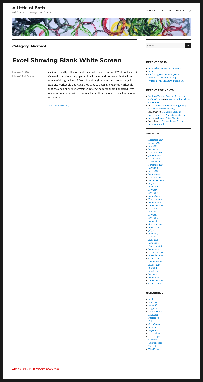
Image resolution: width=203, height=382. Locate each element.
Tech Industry (155, 333)
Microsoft (16, 76)
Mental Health (155, 311)
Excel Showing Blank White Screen (66, 60)
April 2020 (153, 171)
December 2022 (155, 158)
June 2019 (153, 186)
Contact (152, 10)
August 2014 (154, 227)
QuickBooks (154, 324)
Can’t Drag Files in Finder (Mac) (163, 74)
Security (152, 327)
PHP (150, 321)
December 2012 (155, 280)
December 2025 (155, 140)
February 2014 (155, 246)
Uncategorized (155, 343)
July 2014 (152, 230)
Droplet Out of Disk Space (170, 118)
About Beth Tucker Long (176, 10)
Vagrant (152, 346)
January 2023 (154, 155)
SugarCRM (153, 330)
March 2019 (154, 196)
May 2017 (152, 215)
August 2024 (154, 143)
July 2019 (152, 183)
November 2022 (155, 162)
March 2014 (154, 243)
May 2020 (153, 168)
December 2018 (155, 205)
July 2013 (152, 268)
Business (152, 302)
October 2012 (154, 283)
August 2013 (154, 265)
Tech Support (28, 76)
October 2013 (154, 258)
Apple (151, 299)
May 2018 (152, 208)
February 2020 (155, 177)
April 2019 (153, 193)
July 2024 (152, 146)
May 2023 (153, 149)
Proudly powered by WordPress (44, 369)
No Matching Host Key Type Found (164, 68)
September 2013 (155, 261)
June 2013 (153, 271)
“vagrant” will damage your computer (166, 81)
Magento (152, 308)
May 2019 (153, 190)
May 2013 (152, 274)
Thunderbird (154, 340)
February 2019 (155, 199)
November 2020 (155, 165)
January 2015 (154, 221)
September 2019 (156, 180)
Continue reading (58, 105)
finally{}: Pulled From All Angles (163, 77)
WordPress (153, 349)
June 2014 (153, 233)
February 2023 (155, 152)
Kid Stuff (152, 305)
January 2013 (154, 277)
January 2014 (154, 249)
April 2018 (153, 211)
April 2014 (153, 240)
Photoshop (153, 318)
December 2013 (155, 252)
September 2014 (156, 224)
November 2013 (155, 255)
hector (151, 118)
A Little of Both (28, 7)
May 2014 (152, 236)
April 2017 (153, 218)
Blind (151, 71)
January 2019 (154, 202)
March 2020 (154, 174)
